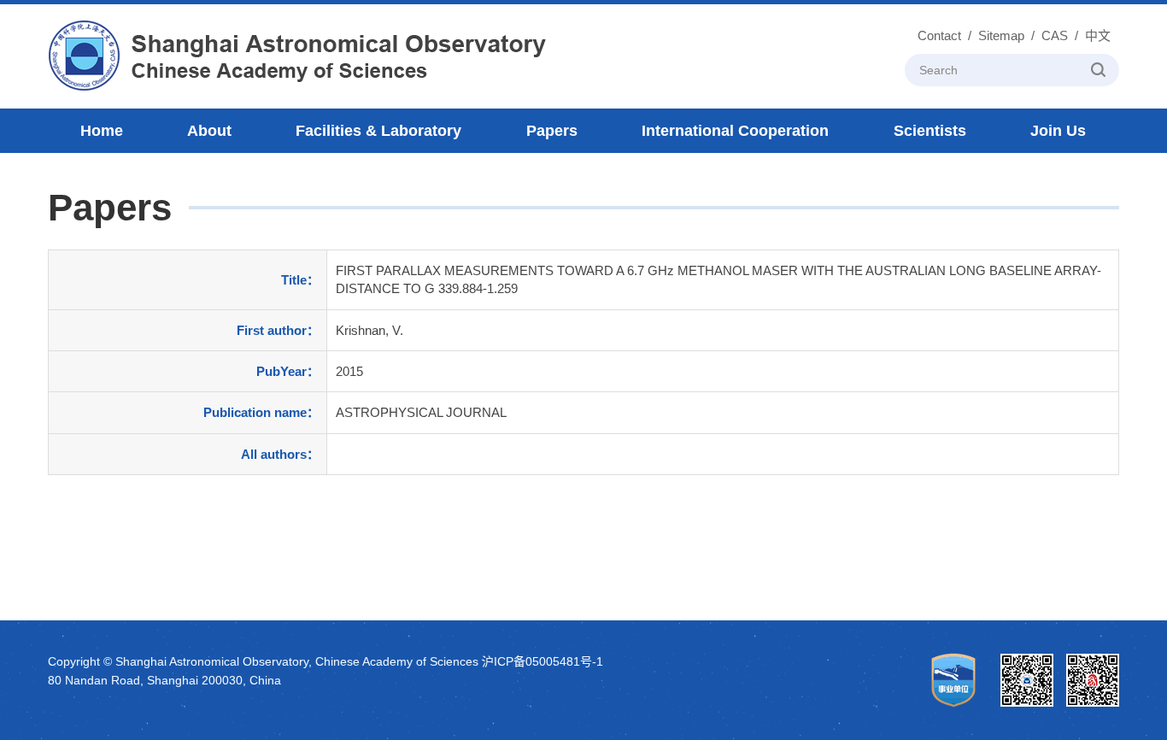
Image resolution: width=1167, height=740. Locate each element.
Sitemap (1001, 35)
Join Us (1058, 130)
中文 (1098, 35)
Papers (552, 130)
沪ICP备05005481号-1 (542, 661)
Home (101, 130)
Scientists (930, 130)
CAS (1054, 35)
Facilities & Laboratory (378, 130)
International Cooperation (735, 130)
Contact (939, 35)
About (209, 130)
